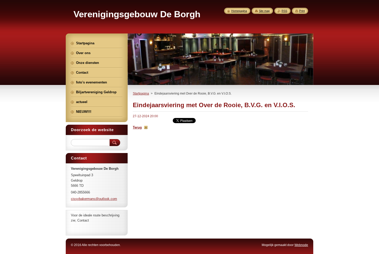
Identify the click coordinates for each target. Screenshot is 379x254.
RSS (284, 10)
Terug (137, 127)
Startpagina (141, 93)
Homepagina (239, 10)
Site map (264, 10)
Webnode (301, 245)
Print (302, 10)
